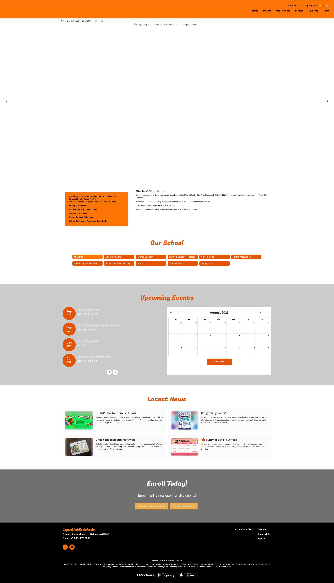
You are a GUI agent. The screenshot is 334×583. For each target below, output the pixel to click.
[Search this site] (327, 5)
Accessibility (264, 534)
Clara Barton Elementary (81, 20)
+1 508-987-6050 (80, 538)
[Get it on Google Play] (166, 575)
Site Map (262, 529)
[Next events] (115, 372)
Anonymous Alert (244, 529)
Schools (64, 20)
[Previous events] (109, 372)
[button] (293, 5)
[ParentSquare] (145, 575)
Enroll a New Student (184, 505)
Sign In (261, 538)
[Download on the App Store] (188, 575)
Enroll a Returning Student (151, 505)
